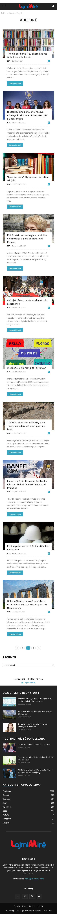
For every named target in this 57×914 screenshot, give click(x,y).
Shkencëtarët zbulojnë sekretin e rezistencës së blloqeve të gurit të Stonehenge (27, 604)
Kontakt (40, 906)
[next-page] (39, 648)
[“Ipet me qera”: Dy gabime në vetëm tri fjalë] (28, 167)
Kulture (32, 906)
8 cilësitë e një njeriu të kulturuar (26, 367)
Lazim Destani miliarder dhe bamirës (34, 744)
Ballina (3, 13)
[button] (4, 6)
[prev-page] (17, 648)
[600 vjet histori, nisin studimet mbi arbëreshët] (28, 290)
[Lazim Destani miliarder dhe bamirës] (9, 747)
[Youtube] (39, 896)
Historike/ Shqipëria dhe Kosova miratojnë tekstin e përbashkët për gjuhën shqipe (27, 115)
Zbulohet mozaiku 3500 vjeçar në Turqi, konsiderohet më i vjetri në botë (26, 426)
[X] (32, 896)
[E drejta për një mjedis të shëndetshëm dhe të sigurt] (9, 760)
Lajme (24, 906)
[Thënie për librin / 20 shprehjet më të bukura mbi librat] (28, 43)
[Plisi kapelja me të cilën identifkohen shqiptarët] (28, 536)
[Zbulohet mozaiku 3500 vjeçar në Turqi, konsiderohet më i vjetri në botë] (28, 416)
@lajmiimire (28, 682)
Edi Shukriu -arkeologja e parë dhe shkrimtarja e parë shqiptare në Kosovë (27, 238)
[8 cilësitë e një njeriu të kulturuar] (28, 353)
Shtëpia (17, 906)
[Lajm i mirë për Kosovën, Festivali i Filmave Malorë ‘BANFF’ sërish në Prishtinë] (28, 474)
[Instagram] (25, 896)
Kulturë (11, 13)
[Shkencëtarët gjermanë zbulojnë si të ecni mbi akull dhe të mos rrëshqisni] (9, 701)
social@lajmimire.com (34, 878)
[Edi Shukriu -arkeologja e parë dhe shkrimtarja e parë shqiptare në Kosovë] (28, 228)
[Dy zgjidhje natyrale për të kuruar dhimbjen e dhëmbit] (9, 727)
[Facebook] (17, 896)
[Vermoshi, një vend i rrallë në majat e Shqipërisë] (9, 714)
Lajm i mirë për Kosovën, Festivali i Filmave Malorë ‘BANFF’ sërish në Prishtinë (27, 484)
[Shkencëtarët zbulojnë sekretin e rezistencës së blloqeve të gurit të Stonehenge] (28, 594)
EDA (8, 61)
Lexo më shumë (15, 83)
